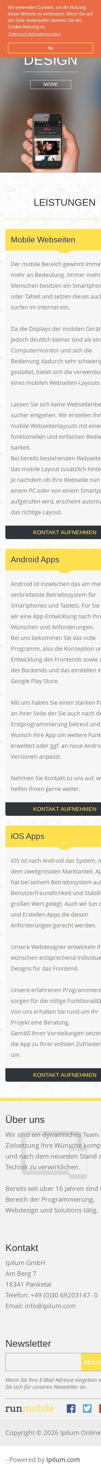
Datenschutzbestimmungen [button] (35, 34)
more (50, 84)
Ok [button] (50, 48)
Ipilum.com (63, 1459)
